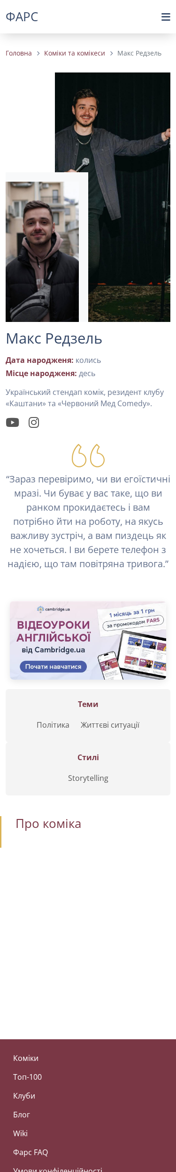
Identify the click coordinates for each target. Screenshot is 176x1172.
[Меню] (165, 17)
